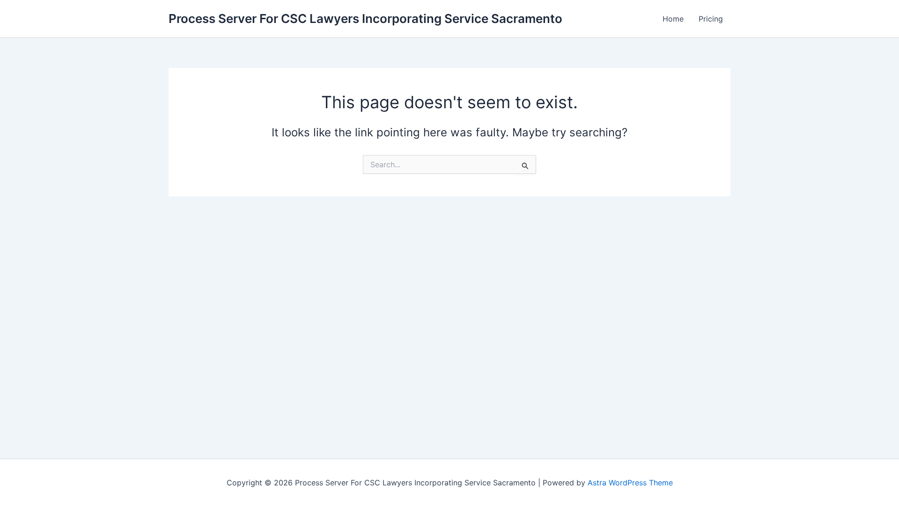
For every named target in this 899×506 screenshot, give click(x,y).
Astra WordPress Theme (630, 482)
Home (673, 18)
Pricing (711, 18)
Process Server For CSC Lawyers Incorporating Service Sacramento (365, 18)
